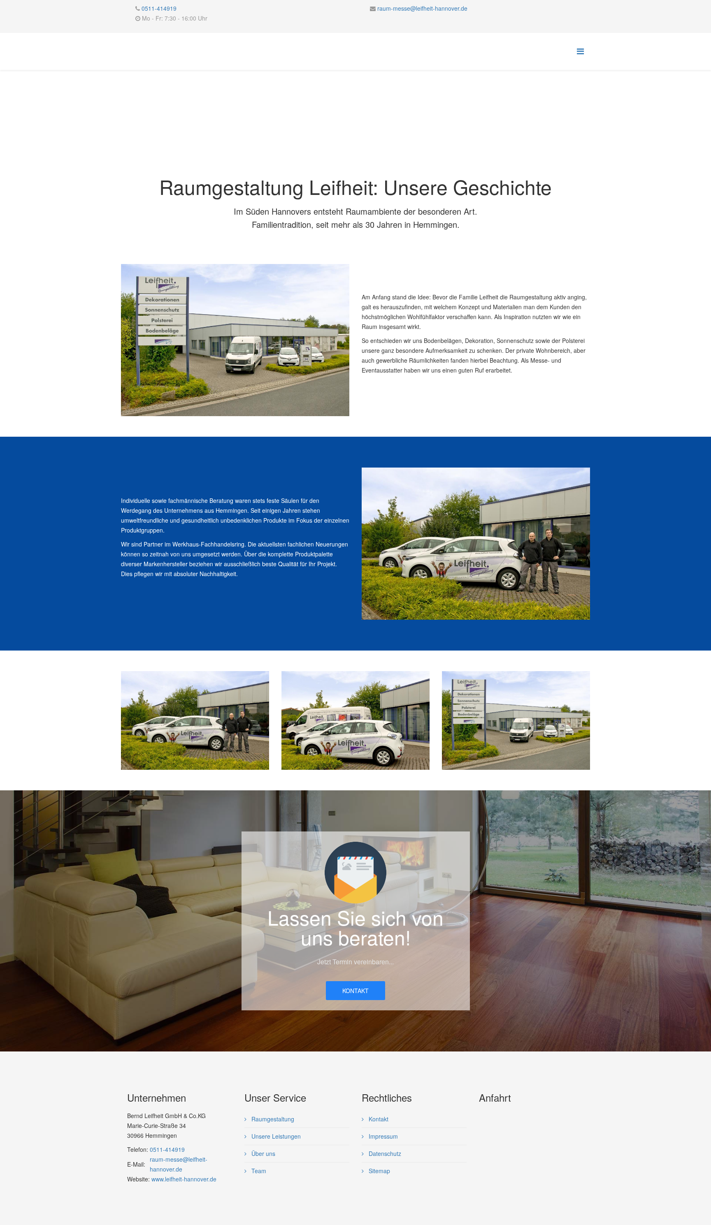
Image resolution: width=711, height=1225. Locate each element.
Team (258, 1171)
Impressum (382, 1136)
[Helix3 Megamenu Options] (580, 51)
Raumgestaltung (272, 1119)
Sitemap (378, 1171)
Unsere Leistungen (275, 1136)
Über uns (262, 1153)
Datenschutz (384, 1153)
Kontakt (355, 990)
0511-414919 (159, 8)
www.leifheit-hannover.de (183, 1179)
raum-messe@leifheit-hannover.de (422, 8)
